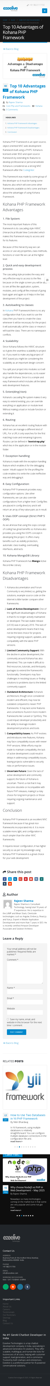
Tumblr (5, 884)
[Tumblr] (27, 1287)
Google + (20, 879)
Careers (6, 1309)
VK (36, 879)
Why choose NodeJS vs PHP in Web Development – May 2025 (27, 1189)
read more (15, 1141)
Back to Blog (11, 49)
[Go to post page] (25, 1087)
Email (31, 879)
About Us (7, 1306)
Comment (12, 959)
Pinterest (26, 879)
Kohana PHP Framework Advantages (22, 123)
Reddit (10, 884)
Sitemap (6, 1317)
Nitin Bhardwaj (20, 1122)
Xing (41, 879)
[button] (44, 10)
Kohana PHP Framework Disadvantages (23, 127)
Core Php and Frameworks (18, 106)
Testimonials (8, 1312)
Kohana (39, 106)
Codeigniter (28, 170)
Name (11, 987)
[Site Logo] (10, 8)
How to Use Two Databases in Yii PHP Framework (27, 1116)
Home (5, 1303)
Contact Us (8, 1323)
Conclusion (12, 132)
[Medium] (6, 1287)
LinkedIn (15, 879)
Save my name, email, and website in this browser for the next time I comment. (24, 1022)
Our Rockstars (9, 1315)
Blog (5, 1320)
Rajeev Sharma (15, 102)
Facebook (5, 879)
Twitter (10, 879)
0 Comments (12, 109)
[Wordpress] (20, 1287)
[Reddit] (13, 1287)
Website (11, 1008)
